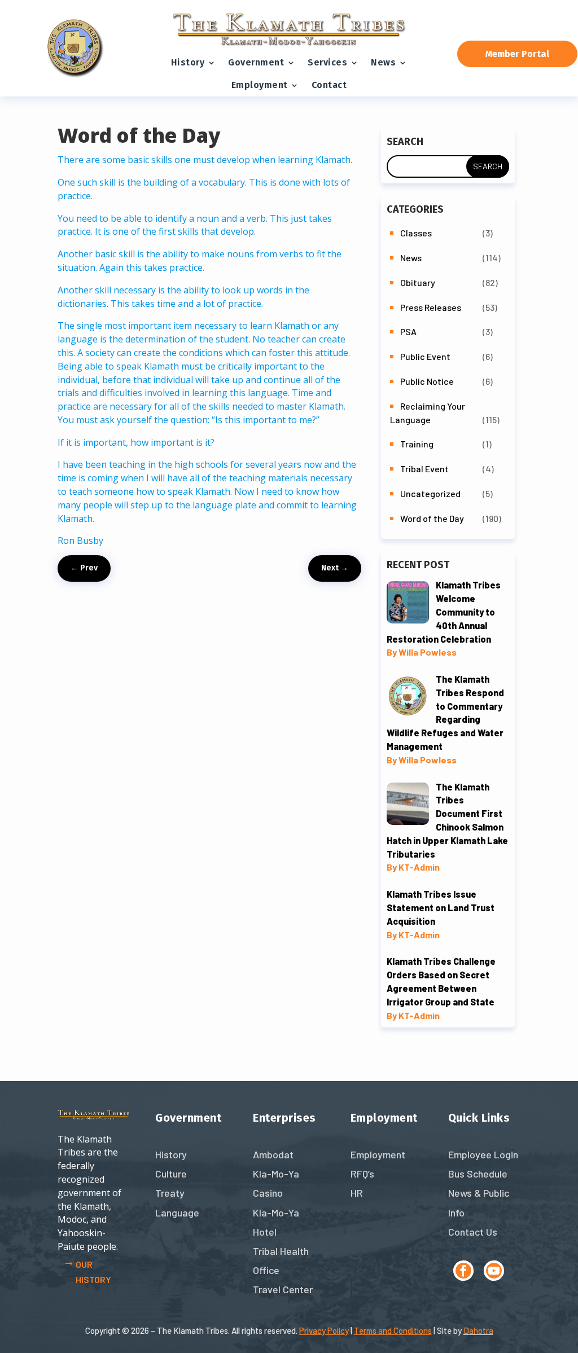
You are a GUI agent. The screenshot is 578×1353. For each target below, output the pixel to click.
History (188, 62)
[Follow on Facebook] (463, 1271)
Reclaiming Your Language (427, 413)
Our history (93, 1272)
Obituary (417, 282)
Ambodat (273, 1154)
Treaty (170, 1193)
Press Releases (430, 307)
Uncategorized (430, 493)
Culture (171, 1173)
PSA (408, 331)
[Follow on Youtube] (494, 1271)
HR (357, 1193)
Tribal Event (424, 468)
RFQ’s (362, 1173)
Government (256, 62)
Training (417, 443)
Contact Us (472, 1231)
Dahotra (478, 1330)
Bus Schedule (477, 1173)
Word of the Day (432, 518)
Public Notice (427, 381)
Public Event (425, 356)
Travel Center (283, 1289)
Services (327, 62)
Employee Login (483, 1154)
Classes (416, 232)
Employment (259, 85)
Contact (329, 85)
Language (177, 1212)
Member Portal (517, 54)
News (383, 62)
